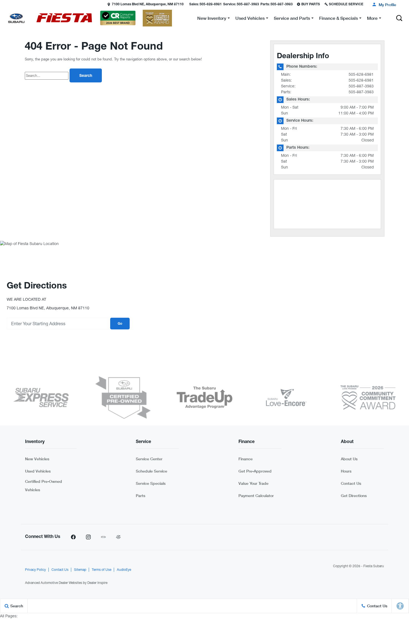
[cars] (103, 537)
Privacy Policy (35, 570)
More (372, 19)
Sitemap (80, 570)
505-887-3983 (361, 86)
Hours (346, 471)
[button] (4, 4)
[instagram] (88, 537)
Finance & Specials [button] (338, 19)
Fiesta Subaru (373, 566)
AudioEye (124, 570)
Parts (140, 495)
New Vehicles (37, 458)
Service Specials (151, 483)
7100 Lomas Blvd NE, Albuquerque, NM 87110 (148, 4)
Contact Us (351, 483)
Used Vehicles (38, 471)
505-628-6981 (361, 74)
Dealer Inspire (97, 583)
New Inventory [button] (211, 19)
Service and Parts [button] (292, 19)
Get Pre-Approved (255, 471)
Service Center (149, 458)
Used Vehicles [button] (250, 19)
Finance (245, 458)
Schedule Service (151, 471)
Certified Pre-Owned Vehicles (43, 485)
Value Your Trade (253, 483)
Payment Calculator (256, 495)
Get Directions (354, 495)
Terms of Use (101, 570)
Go (120, 324)
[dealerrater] (118, 537)
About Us (349, 458)
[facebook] (73, 537)
